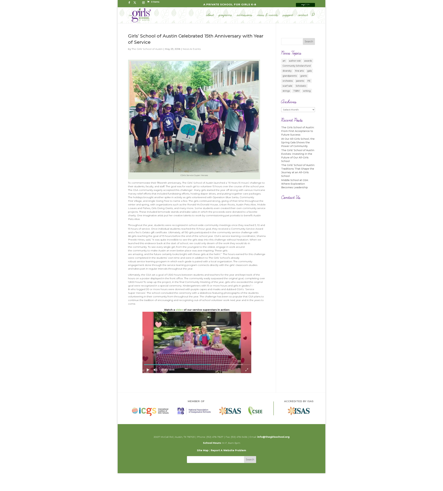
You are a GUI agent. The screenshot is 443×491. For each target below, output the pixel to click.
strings (286, 91)
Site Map (203, 450)
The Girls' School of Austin (147, 48)
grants (303, 76)
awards (308, 60)
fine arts (299, 71)
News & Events (267, 15)
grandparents (290, 76)
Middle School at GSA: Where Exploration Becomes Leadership (294, 184)
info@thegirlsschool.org (273, 436)
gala (309, 71)
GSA (305, 4)
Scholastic (301, 86)
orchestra (288, 81)
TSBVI (296, 91)
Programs (225, 15)
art (284, 60)
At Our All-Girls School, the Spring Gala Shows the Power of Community (298, 142)
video (179, 309)
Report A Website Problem (228, 450)
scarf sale (287, 86)
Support (288, 15)
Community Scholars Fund (297, 65)
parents (300, 81)
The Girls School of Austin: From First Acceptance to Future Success (297, 131)
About (210, 15)
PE (309, 81)
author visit (295, 60)
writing (307, 91)
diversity (287, 71)
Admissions (244, 15)
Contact (303, 15)
